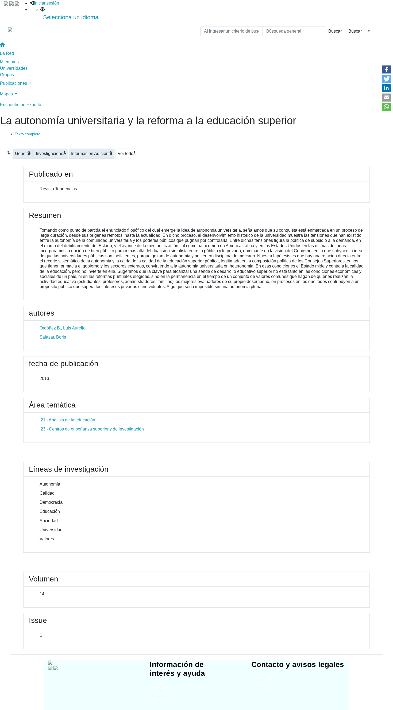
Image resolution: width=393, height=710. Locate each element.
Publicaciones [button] (14, 83)
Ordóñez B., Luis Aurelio (63, 328)
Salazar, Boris (53, 337)
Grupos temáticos (163, 693)
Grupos (7, 74)
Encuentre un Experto (20, 104)
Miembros (9, 62)
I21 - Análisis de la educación (67, 420)
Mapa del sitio (262, 674)
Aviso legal (259, 684)
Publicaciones (160, 699)
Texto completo (27, 134)
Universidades (14, 68)
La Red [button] (7, 53)
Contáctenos (261, 690)
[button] (386, 69)
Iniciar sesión (46, 3)
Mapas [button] (7, 94)
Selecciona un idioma (70, 17)
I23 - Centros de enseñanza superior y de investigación (92, 429)
